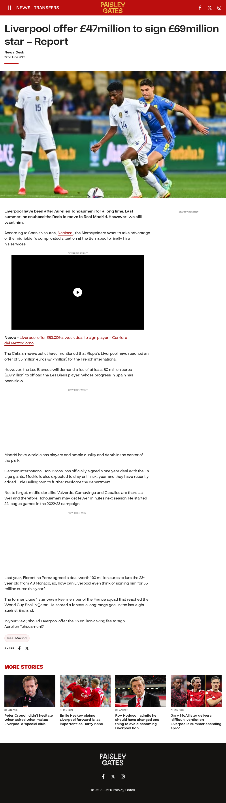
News (23, 8)
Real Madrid (17, 638)
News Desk (14, 52)
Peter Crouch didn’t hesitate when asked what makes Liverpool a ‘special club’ (28, 719)
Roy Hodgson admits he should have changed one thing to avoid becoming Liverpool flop (137, 722)
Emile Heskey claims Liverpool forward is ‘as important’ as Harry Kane (81, 719)
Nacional (65, 233)
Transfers (46, 8)
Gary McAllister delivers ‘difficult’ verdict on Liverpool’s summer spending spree (196, 722)
